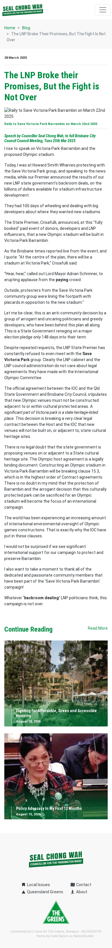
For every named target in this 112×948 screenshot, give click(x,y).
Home (9, 28)
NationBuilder (84, 936)
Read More (98, 628)
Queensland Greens (44, 892)
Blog (26, 28)
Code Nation (59, 936)
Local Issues (38, 884)
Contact (83, 884)
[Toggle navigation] (103, 9)
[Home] (22, 9)
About (81, 892)
